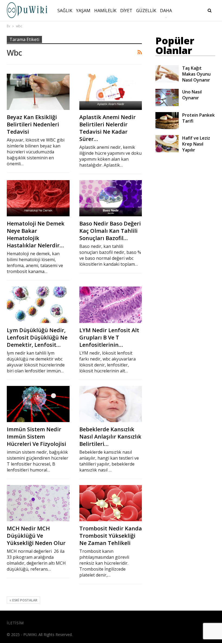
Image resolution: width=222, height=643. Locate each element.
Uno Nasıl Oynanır (192, 95)
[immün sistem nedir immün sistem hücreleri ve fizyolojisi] (38, 404)
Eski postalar (24, 600)
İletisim (15, 622)
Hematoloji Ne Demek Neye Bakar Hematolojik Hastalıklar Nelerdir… (35, 234)
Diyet (126, 11)
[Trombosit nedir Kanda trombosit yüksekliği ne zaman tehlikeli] (110, 503)
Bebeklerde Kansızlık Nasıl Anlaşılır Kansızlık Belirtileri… (110, 436)
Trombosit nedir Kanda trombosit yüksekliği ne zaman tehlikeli (110, 536)
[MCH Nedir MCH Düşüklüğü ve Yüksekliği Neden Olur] (38, 503)
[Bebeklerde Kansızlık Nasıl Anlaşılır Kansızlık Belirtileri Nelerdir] (110, 404)
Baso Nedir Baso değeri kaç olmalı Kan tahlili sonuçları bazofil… (110, 231)
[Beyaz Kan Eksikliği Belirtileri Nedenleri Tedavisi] (38, 92)
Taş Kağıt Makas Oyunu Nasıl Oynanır (196, 74)
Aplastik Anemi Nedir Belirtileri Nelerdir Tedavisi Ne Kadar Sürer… (107, 128)
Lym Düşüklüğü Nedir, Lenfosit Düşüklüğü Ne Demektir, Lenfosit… (37, 337)
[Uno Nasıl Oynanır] (167, 97)
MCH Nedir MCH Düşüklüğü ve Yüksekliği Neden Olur (36, 536)
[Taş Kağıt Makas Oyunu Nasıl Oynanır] (167, 73)
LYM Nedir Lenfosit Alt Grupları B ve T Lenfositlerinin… (109, 337)
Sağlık (64, 11)
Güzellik (146, 11)
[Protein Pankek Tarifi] (167, 120)
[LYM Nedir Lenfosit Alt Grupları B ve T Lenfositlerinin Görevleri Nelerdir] (110, 305)
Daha (166, 11)
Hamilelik (105, 11)
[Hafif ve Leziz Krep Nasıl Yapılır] (167, 143)
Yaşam (83, 11)
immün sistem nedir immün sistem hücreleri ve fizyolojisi (36, 436)
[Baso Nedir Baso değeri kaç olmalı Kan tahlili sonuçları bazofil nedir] (110, 198)
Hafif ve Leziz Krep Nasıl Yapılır (196, 144)
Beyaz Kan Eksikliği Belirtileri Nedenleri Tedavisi (33, 124)
